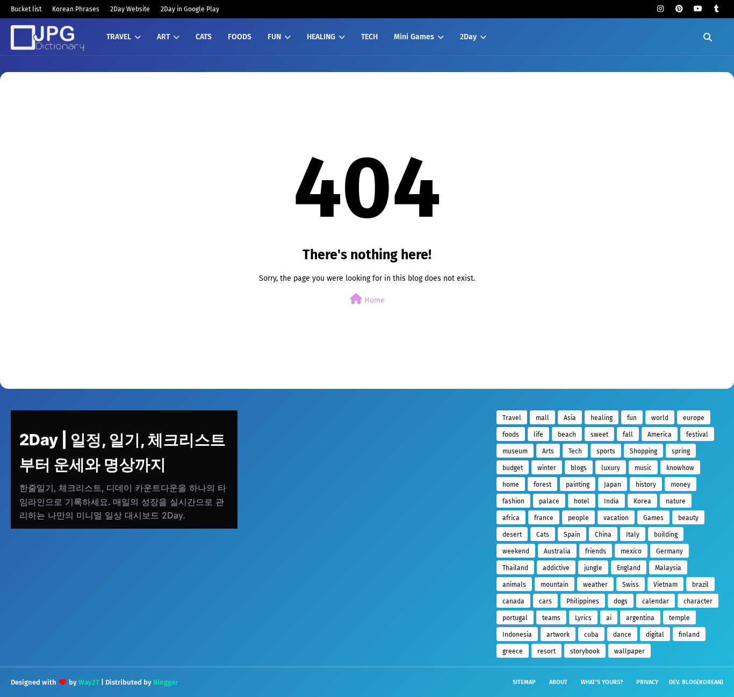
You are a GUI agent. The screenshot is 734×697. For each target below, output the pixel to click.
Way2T (88, 682)
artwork (558, 634)
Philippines (582, 601)
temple (679, 618)
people (578, 518)
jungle (593, 568)
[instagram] (660, 9)
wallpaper (629, 651)
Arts (548, 451)
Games (653, 518)
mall (542, 418)
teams (551, 618)
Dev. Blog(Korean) (696, 682)
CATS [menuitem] (204, 36)
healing (602, 418)
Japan (612, 484)
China (603, 534)
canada (513, 601)
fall (628, 434)
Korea (642, 501)
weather (595, 584)
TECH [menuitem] (369, 36)
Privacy (647, 682)
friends (595, 551)
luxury (610, 468)
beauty (688, 518)
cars (545, 601)
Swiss (630, 584)
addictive (556, 568)
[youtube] (697, 9)
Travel (511, 418)
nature (676, 501)
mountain (555, 584)
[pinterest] (679, 9)
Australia (557, 551)
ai (608, 618)
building (666, 534)
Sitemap (524, 682)
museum (515, 451)
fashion (513, 501)
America (659, 434)
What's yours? (602, 682)
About (558, 682)
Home (373, 300)
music (643, 468)
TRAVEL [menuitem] (118, 36)
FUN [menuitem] (274, 36)
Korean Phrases (75, 9)
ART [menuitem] (163, 36)
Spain (572, 534)
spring (681, 451)
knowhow (680, 468)
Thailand (515, 568)
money (680, 484)
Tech (575, 451)
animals (514, 584)
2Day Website (130, 9)
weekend (515, 551)
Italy (632, 534)
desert (512, 534)
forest (542, 484)
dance (622, 634)
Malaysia (668, 568)
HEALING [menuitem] (321, 36)
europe (693, 418)
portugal (515, 618)
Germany (669, 551)
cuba (591, 634)
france (543, 518)
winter (546, 468)
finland (689, 634)
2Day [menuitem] (468, 36)
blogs (579, 468)
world (659, 418)
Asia (570, 418)
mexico (631, 551)
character (698, 601)
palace (549, 501)
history (646, 484)
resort (546, 651)
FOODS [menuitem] (239, 36)
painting (577, 484)
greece (512, 651)
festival (697, 434)
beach (567, 434)
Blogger (165, 682)
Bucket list (26, 9)
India (611, 501)
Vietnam (665, 584)
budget (512, 468)
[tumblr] (716, 9)
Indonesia (517, 634)
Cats (542, 534)
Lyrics (583, 618)
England (629, 568)
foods (510, 434)
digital (655, 634)
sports (605, 451)
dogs (621, 601)
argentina (640, 618)
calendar (655, 601)
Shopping (643, 451)
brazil (700, 584)
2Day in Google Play (190, 9)
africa (511, 518)
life (538, 434)
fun (632, 418)
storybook (585, 651)
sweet (599, 434)
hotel (581, 501)
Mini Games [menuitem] (414, 36)
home (510, 484)
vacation (616, 518)
